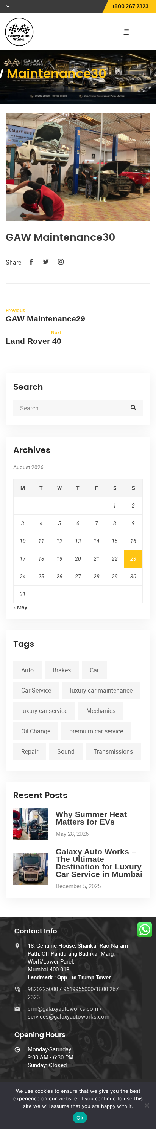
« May (20, 607)
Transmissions (113, 751)
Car (94, 670)
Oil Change (35, 731)
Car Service (36, 690)
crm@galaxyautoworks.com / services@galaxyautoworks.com (68, 1012)
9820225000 (43, 989)
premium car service (96, 731)
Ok (79, 1118)
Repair (29, 751)
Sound (66, 751)
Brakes (62, 670)
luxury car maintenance (101, 690)
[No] (146, 1105)
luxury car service (44, 711)
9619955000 (78, 989)
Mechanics (100, 711)
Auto (27, 670)
